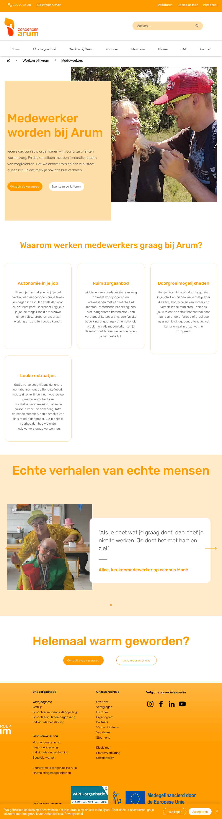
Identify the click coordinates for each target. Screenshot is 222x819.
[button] (81, 48)
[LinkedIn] (171, 704)
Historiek (102, 712)
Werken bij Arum (107, 727)
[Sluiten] (216, 812)
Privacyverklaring (108, 753)
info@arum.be (51, 5)
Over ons (102, 702)
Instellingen (174, 811)
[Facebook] (161, 704)
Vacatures (103, 732)
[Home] (9, 60)
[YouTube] (182, 704)
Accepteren (200, 811)
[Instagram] (150, 704)
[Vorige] (11, 549)
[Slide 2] (111, 605)
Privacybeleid (74, 813)
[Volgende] (211, 549)
